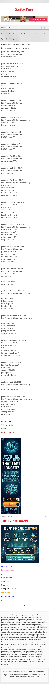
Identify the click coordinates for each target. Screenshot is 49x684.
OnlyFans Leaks (7, 425)
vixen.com (5, 581)
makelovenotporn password (24, 657)
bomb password (7, 657)
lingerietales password (37, 659)
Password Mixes (7, 421)
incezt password (37, 654)
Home (3, 28)
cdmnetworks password (17, 620)
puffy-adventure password (24, 644)
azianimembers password (27, 627)
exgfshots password (16, 639)
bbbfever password (8, 649)
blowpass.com (6, 577)
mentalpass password (33, 639)
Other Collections (7, 432)
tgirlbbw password (7, 644)
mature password (22, 649)
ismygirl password (28, 652)
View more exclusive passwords (36, 606)
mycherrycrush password (18, 635)
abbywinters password (27, 662)
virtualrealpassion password (31, 625)
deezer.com (5, 592)
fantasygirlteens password (10, 622)
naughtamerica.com (8, 596)
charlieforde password (33, 647)
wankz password (15, 652)
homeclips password (28, 622)
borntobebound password (37, 630)
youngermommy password (18, 659)
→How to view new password (14, 521)
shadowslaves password (18, 630)
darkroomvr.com (7, 566)
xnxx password (14, 625)
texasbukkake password (29, 637)
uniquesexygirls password (23, 615)
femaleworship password (10, 642)
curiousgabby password (9, 662)
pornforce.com (6, 600)
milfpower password (34, 620)
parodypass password (36, 635)
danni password (7, 615)
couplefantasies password (10, 632)
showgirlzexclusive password (19, 654)
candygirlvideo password (10, 637)
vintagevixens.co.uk (8, 589)
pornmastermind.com (9, 574)
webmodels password (29, 632)
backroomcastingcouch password (32, 642)
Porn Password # (14, 45)
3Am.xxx (4, 585)
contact (36, 676)
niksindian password (16, 647)
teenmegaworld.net (8, 570)
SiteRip (4, 429)
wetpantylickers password (18, 617)
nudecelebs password (9, 627)
